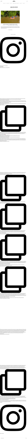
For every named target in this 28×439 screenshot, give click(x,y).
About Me (21, 3)
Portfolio (4, 3)
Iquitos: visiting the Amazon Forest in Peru (10, 24)
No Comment (16, 25)
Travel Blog (7, 3)
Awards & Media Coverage (16, 3)
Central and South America (11, 25)
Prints (11, 3)
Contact (24, 3)
